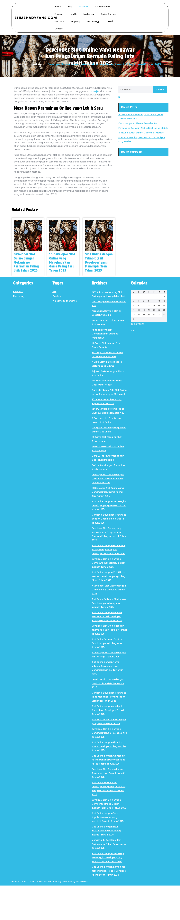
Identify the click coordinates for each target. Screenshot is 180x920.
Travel (109, 21)
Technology (93, 21)
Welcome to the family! (65, 300)
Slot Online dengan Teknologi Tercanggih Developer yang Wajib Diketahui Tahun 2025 (108, 857)
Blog (70, 6)
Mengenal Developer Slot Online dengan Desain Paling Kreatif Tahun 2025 (109, 518)
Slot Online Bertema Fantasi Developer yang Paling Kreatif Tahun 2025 (108, 643)
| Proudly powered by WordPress (70, 881)
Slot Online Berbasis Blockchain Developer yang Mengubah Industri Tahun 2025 (109, 603)
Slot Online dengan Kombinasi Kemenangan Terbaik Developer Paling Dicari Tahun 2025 (109, 870)
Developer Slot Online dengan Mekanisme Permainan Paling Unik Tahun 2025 (26, 262)
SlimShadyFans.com (35, 17)
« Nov (134, 330)
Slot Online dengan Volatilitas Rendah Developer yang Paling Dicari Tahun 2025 (108, 576)
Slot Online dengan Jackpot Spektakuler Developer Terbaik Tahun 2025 (108, 710)
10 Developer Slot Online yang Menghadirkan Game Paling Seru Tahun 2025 (62, 262)
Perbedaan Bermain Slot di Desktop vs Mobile (143, 128)
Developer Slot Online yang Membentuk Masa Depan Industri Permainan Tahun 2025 (109, 803)
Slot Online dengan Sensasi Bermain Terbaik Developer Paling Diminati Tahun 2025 (107, 616)
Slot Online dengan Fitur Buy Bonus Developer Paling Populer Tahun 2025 (109, 746)
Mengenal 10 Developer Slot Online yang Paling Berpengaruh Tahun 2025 (109, 844)
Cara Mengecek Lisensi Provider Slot (138, 123)
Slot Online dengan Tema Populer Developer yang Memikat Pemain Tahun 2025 (108, 817)
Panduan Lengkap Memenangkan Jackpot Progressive (105, 333)
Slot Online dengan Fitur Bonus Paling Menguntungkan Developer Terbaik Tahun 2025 (108, 549)
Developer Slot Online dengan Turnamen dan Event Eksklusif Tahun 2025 (108, 773)
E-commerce (102, 6)
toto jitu (95, 91)
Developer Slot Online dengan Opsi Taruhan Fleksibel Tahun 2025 (108, 683)
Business (83, 6)
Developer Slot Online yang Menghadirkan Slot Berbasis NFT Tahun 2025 (109, 733)
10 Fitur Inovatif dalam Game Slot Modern (141, 132)
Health (73, 13)
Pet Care (59, 21)
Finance (59, 13)
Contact (59, 28)
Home (58, 6)
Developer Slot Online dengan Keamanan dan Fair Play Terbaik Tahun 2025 (109, 629)
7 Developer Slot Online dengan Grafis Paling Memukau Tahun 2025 (109, 589)
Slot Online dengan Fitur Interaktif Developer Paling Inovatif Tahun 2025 (106, 830)
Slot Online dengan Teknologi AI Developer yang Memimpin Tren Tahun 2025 (99, 262)
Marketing (89, 13)
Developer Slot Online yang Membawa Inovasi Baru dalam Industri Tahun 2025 (108, 562)
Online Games (108, 13)
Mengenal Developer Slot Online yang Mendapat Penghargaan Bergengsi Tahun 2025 (109, 696)
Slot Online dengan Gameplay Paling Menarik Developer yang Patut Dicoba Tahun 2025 (108, 759)
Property (75, 21)
